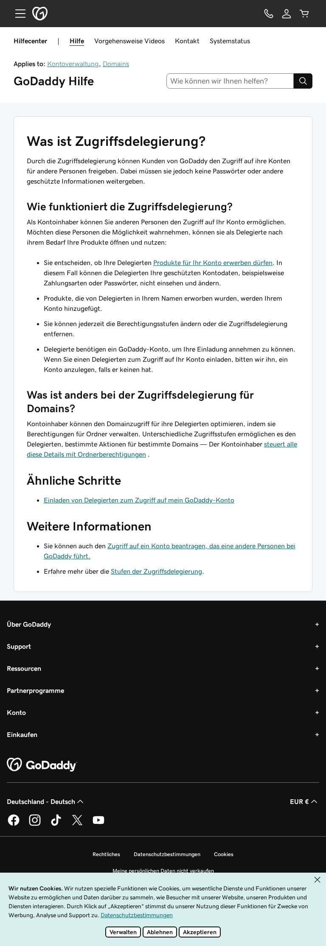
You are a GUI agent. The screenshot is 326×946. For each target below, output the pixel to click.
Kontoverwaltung (73, 63)
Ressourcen (24, 668)
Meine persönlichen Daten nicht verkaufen (163, 870)
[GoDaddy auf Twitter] (77, 824)
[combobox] (230, 81)
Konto (16, 712)
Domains (116, 63)
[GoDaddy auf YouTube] (98, 824)
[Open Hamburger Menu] (17, 13)
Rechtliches (106, 854)
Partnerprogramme (35, 690)
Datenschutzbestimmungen (167, 854)
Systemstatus (230, 40)
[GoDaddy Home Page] (42, 765)
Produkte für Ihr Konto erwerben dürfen (213, 262)
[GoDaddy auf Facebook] (13, 824)
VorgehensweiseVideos (129, 40)
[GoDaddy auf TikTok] (56, 824)
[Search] (303, 81)
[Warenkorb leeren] (304, 14)
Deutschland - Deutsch (41, 801)
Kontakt (187, 40)
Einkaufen (22, 734)
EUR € (299, 801)
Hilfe (77, 40)
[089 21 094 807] (269, 14)
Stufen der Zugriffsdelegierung (156, 571)
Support (19, 646)
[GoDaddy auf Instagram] (35, 824)
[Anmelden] (286, 14)
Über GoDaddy (29, 624)
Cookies (223, 854)
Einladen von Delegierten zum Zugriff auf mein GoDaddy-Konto (139, 500)
